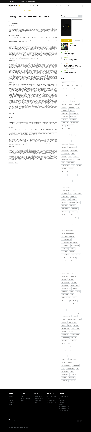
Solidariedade (78, 343)
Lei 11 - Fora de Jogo (66, 220)
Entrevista (76, 156)
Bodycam (64, 107)
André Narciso (76, 88)
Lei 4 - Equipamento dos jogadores (69, 242)
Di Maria (72, 144)
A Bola (73, 82)
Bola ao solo (71, 107)
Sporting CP (64, 349)
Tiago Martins (76, 365)
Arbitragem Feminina (75, 98)
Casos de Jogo (65, 122)
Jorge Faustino (49, 5)
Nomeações (64, 291)
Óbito (72, 294)
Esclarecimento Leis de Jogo (68, 159)
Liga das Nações (65, 254)
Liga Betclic (64, 251)
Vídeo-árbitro (65, 374)
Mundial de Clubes (74, 285)
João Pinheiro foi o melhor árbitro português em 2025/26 (72, 66)
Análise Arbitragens (38, 398)
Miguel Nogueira (65, 282)
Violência (64, 377)
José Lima (72, 214)
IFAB (69, 199)
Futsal (73, 190)
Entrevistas (40, 5)
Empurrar (64, 156)
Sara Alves (73, 337)
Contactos (22, 1)
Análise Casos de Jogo (51, 402)
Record (69, 325)
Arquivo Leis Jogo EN (64, 408)
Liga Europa (64, 257)
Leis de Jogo (65, 248)
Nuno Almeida (65, 294)
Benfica (70, 104)
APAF (72, 95)
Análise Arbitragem (66, 88)
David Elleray (65, 144)
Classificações (70, 125)
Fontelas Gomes (65, 177)
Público (63, 319)
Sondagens (64, 346)
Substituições (65, 353)
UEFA (63, 368)
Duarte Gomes (74, 150)
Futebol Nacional (65, 190)
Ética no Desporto (70, 162)
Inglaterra (64, 202)
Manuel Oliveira (65, 273)
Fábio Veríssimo (65, 171)
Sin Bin (63, 343)
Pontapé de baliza (72, 310)
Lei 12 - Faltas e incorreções (68, 224)
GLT (70, 193)
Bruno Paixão (65, 113)
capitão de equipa (74, 113)
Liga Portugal (73, 257)
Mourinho (74, 282)
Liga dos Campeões (76, 254)
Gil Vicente (64, 193)
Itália (78, 202)
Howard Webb (65, 196)
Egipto (73, 153)
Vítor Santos (72, 380)
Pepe (72, 306)
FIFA (79, 174)
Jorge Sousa (73, 211)
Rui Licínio (71, 331)
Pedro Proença (75, 303)
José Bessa (64, 214)
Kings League (65, 217)
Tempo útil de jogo (66, 365)
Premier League (76, 313)
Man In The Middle (66, 270)
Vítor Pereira (65, 380)
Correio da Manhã (66, 134)
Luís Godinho (72, 267)
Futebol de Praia (65, 184)
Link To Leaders (73, 260)
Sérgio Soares (65, 340)
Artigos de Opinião (38, 396)
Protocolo (74, 316)
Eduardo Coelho (65, 153)
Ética (63, 162)
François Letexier (77, 181)
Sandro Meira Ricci (75, 334)
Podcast (64, 310)
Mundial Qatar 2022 (66, 288)
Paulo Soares (65, 300)
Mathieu (71, 279)
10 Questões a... (65, 82)
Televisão (70, 362)
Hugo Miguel (73, 196)
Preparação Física (66, 316)
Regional (76, 325)
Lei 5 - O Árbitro (65, 245)
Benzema (77, 104)
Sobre (17, 1)
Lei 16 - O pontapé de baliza (68, 233)
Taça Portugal (73, 359)
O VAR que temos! (69, 53)
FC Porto (64, 174)
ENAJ (70, 156)
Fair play (73, 171)
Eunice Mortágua (65, 165)
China (63, 125)
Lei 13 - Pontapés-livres (67, 227)
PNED (77, 306)
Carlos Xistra (73, 116)
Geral (22, 396)
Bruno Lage (71, 110)
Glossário (61, 404)
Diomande (64, 147)
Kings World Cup (74, 217)
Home (10, 10)
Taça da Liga (65, 359)
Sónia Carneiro (73, 346)
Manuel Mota (75, 270)
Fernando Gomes (72, 174)
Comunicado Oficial (66, 128)
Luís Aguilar (75, 263)
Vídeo (72, 371)
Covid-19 (74, 138)
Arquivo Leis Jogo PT (64, 406)
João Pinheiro (75, 208)
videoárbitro (73, 374)
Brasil (78, 107)
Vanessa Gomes (70, 368)
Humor (63, 199)
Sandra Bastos (65, 334)
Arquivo (14, 10)
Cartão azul (64, 119)
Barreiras (64, 104)
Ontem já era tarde (66, 297)
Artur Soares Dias (65, 101)
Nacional (75, 288)
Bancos (73, 101)
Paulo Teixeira (73, 300)
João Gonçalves (65, 208)
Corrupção (74, 134)
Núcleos (78, 291)
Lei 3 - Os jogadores (66, 239)
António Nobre (74, 91)
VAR (77, 368)
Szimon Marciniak (73, 356)
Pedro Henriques (65, 303)
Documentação (72, 147)
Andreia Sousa (65, 91)
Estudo (78, 159)
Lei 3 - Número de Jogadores (68, 236)
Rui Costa (64, 331)
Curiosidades (75, 141)
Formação (58, 5)
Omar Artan (73, 45)
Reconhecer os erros (70, 72)
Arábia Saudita (65, 98)
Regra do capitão (65, 328)
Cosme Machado (65, 138)
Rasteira (64, 325)
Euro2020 (79, 165)
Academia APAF (65, 85)
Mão (72, 273)
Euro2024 (64, 168)
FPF (70, 181)
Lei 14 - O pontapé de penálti (68, 230)
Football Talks (75, 177)
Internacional (11, 162)
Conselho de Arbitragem (67, 131)
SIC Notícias (73, 340)
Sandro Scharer (65, 337)
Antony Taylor (65, 95)
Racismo (64, 322)
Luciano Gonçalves (66, 263)
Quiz (80, 319)
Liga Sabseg (64, 260)
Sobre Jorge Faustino (51, 396)
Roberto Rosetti (75, 328)
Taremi (63, 362)
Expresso (71, 168)
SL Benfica (70, 343)
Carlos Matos (65, 116)
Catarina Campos (74, 122)
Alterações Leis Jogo (76, 85)
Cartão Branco (73, 119)
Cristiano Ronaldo (66, 141)
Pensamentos (65, 306)
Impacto (74, 199)
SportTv (71, 349)
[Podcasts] (66, 19)
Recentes (66, 40)
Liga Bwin (72, 251)
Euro (73, 165)
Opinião (32, 5)
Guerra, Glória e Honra (70, 59)
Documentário (65, 150)
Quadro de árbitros (72, 319)
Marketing (64, 279)
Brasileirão (64, 110)
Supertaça (64, 356)
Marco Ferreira (65, 276)
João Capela (72, 205)
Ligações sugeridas (63, 410)
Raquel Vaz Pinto (72, 322)
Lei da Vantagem (75, 245)
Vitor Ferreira (71, 377)
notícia (66, 63)
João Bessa (64, 205)
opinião (71, 43)
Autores (35, 402)
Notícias (25, 5)
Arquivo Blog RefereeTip (31, 1)
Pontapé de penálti (66, 313)
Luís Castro (64, 267)
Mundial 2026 (65, 285)
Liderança (72, 248)
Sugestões (73, 353)
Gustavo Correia (77, 193)
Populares (77, 40)
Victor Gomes (65, 371)
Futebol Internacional (66, 187)
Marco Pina (73, 276)
